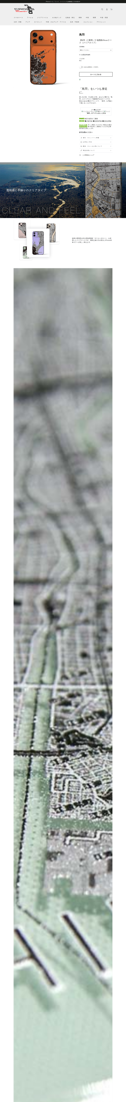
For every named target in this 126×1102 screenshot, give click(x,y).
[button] (102, 9)
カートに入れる (95, 74)
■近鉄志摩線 (106, 121)
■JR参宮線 (89, 121)
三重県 (95, 119)
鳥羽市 (90, 119)
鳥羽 (86, 119)
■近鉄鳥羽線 (97, 121)
